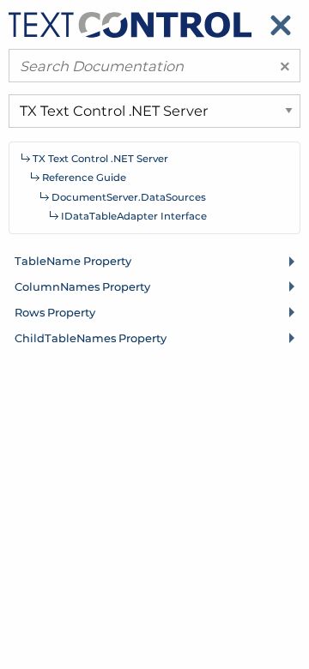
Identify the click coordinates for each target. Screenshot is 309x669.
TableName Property (73, 261)
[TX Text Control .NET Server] (130, 23)
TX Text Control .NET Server (100, 159)
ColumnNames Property (82, 286)
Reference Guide (84, 178)
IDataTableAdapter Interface (134, 216)
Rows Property (55, 312)
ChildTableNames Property (91, 338)
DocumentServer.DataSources (129, 197)
